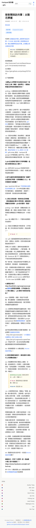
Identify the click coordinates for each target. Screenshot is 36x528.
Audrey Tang (30, 485)
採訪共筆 (8, 29)
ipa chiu (32, 495)
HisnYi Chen (31, 493)
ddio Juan (31, 487)
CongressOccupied (18, 29)
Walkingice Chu (30, 504)
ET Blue (32, 490)
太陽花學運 (8, 32)
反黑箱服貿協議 (12, 472)
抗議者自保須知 (15, 332)
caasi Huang (30, 501)
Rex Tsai (32, 509)
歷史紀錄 (7, 25)
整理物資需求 (21, 321)
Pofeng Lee (31, 498)
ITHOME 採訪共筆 (13, 41)
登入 (33, 3)
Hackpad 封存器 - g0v (7, 3)
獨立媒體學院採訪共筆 (15, 44)
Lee (33, 506)
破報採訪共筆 (14, 39)
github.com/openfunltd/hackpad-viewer (18, 524)
